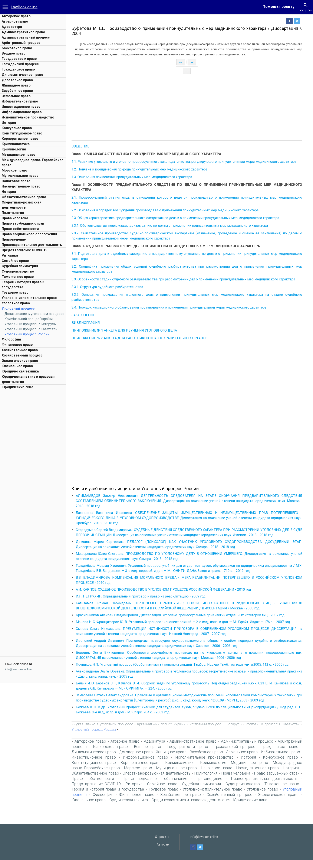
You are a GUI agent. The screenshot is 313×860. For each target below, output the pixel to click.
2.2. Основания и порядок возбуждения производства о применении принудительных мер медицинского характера (165, 210)
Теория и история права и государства (108, 789)
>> (310, 10)
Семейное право (15, 261)
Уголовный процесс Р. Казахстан (30, 329)
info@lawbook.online (18, 669)
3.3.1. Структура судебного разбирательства (107, 287)
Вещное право (14, 53)
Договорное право (17, 80)
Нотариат (10, 192)
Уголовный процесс (18, 308)
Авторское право (16, 16)
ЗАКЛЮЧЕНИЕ (83, 315)
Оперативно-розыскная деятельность (157, 773)
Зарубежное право (17, 91)
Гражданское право (18, 69)
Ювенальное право (17, 366)
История (9, 123)
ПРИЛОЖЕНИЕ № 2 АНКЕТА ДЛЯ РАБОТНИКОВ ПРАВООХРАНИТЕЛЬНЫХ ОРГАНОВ (139, 338)
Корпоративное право (20, 139)
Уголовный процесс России (26, 334)
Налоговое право (16, 181)
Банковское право (17, 48)
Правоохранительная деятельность (32, 245)
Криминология (14, 149)
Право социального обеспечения (29, 234)
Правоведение (14, 239)
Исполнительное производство (28, 117)
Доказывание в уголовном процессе (34, 314)
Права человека (15, 218)
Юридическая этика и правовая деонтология (190, 800)
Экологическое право (20, 361)
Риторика (10, 255)
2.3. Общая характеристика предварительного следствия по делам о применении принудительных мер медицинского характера (175, 218)
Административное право (23, 32)
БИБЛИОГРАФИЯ (86, 323)
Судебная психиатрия (20, 266)
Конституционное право (22, 133)
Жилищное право (16, 85)
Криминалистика (16, 144)
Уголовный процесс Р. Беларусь (30, 324)
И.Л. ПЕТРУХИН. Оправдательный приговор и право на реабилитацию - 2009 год (140, 596)
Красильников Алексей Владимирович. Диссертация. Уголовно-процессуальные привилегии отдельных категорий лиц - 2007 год (180, 615)
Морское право (14, 170)
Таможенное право (18, 277)
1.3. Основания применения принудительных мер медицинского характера (132, 177)
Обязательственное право (24, 197)
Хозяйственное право (20, 350)
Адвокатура (12, 27)
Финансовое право (17, 345)
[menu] (5, 7)
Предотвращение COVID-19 (24, 250)
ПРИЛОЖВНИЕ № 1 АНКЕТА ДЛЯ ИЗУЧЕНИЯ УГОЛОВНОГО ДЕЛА (124, 330)
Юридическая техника (20, 371)
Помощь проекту (278, 6)
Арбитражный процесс (21, 43)
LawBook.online (24, 7)
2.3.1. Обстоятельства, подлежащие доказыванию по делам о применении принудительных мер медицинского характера (170, 226)
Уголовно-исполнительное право (29, 298)
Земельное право (16, 96)
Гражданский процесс (20, 64)
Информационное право (22, 112)
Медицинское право (18, 155)
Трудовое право (15, 292)
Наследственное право (21, 186)
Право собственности (20, 229)
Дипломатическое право (22, 75)
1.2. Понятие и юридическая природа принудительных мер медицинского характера (139, 169)
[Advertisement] (33, 456)
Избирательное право (20, 101)
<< (302, 10)
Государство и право (19, 59)
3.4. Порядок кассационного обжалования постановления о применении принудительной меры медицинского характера (169, 307)
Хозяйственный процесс (22, 355)
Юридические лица (17, 387)
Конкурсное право (17, 128)
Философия (11, 339)
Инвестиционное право (21, 107)
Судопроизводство (18, 271)
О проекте (162, 836)
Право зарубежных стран (23, 223)
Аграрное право (15, 21)
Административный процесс (26, 37)
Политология (13, 213)
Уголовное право (16, 303)
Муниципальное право (20, 176)
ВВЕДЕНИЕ (80, 146)
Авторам (163, 844)
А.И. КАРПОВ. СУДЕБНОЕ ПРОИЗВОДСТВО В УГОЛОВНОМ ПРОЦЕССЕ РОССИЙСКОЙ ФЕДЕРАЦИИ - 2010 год (163, 589)
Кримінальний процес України (28, 319)
